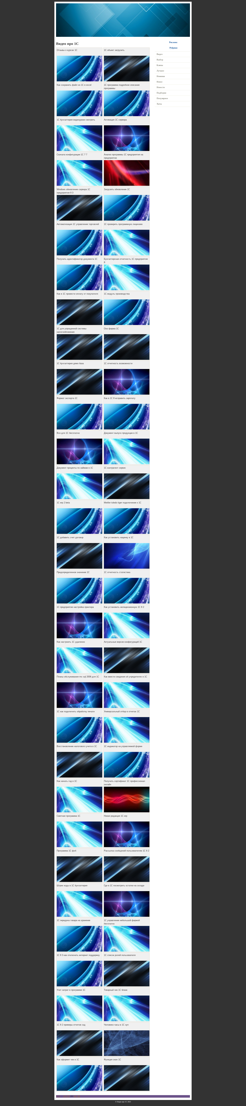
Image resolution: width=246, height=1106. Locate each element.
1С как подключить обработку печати (76, 711)
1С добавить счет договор (70, 537)
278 (64, 1096)
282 (78, 1096)
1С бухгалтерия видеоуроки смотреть (76, 119)
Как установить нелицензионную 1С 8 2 (124, 607)
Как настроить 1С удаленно (71, 642)
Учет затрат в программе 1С (71, 990)
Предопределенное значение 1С (73, 572)
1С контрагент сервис (115, 468)
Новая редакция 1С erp (115, 816)
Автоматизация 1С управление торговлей (78, 224)
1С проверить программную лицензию (123, 224)
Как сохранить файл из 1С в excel (74, 85)
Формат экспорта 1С (67, 398)
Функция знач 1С (112, 1059)
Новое (159, 81)
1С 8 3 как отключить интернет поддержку (78, 955)
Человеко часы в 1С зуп (116, 1024)
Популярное (162, 98)
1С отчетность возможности (118, 363)
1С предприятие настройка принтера (75, 607)
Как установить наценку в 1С (118, 537)
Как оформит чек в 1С (68, 1059)
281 (75, 1096)
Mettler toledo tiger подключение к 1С (122, 502)
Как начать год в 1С (67, 781)
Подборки (161, 93)
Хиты (159, 104)
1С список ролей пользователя (120, 955)
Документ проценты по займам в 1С (75, 468)
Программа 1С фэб (66, 850)
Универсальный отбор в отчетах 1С (122, 711)
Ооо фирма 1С (111, 328)
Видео (160, 54)
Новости (161, 87)
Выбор (160, 59)
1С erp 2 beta (63, 502)
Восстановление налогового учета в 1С (77, 746)
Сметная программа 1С (68, 816)
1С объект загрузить (114, 50)
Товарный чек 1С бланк (115, 990)
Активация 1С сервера (115, 119)
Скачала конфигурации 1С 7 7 (72, 154)
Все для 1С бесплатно (68, 433)
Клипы (160, 65)
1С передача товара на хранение (73, 920)
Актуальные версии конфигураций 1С (123, 642)
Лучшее (160, 70)
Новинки (161, 76)
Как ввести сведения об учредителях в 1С (125, 676)
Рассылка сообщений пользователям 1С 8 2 (126, 850)
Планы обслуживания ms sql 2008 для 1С (78, 676)
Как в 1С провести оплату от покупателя (77, 294)
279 (68, 1096)
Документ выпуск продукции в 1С (121, 433)
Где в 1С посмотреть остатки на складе (124, 885)
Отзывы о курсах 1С (67, 50)
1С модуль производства (117, 294)
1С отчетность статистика (117, 572)
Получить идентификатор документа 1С (77, 259)
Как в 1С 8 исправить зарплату (119, 398)
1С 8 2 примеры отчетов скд (71, 1024)
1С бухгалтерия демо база (70, 363)
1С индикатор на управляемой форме (123, 746)
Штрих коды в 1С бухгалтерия (72, 885)
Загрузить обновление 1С (117, 189)
